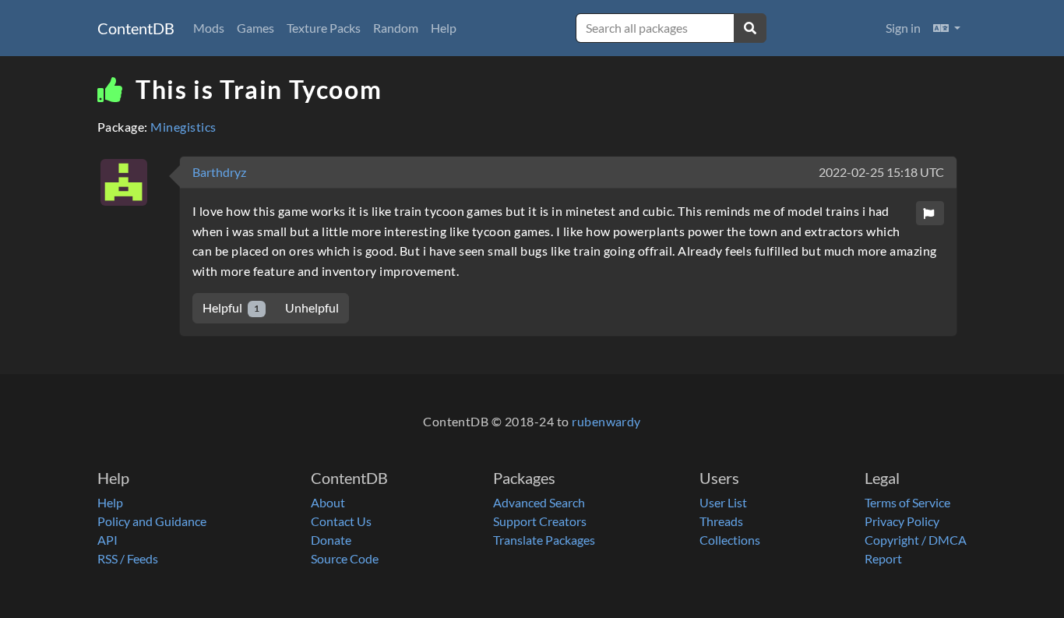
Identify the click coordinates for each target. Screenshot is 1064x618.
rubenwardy (606, 421)
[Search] (750, 28)
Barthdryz (219, 171)
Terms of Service (907, 502)
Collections (729, 539)
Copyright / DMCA (916, 539)
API (107, 539)
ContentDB (135, 28)
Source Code (345, 558)
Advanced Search (539, 502)
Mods (208, 27)
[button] (947, 28)
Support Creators (540, 521)
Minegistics (183, 126)
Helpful (231, 307)
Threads (721, 521)
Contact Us (341, 521)
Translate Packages (544, 539)
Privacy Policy (902, 521)
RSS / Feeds (127, 558)
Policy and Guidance (151, 521)
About (328, 502)
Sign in (903, 27)
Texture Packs (324, 27)
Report (883, 558)
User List (723, 502)
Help (443, 27)
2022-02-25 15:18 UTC (881, 171)
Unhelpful (312, 307)
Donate (331, 539)
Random (395, 27)
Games (255, 27)
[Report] (930, 213)
